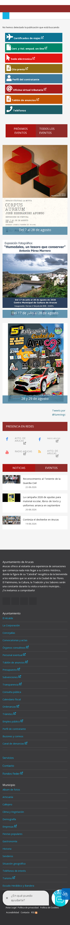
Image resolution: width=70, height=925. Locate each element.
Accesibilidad (12, 912)
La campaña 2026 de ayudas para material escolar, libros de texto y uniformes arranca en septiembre (42, 501)
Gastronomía (10, 841)
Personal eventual (13, 655)
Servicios (8, 758)
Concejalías (9, 632)
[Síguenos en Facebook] (49, 2)
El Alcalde (8, 618)
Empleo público (12, 721)
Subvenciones (11, 677)
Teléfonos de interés (14, 870)
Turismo (8, 878)
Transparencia (11, 684)
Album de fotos (11, 789)
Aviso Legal (11, 907)
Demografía (9, 819)
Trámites (8, 714)
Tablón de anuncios (14, 662)
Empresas (8, 826)
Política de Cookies (49, 907)
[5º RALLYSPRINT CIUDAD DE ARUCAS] (35, 363)
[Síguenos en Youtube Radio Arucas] (64, 2)
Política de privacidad (28, 907)
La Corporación (11, 625)
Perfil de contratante (14, 728)
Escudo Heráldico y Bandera (18, 885)
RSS (33, 912)
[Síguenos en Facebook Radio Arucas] (54, 2)
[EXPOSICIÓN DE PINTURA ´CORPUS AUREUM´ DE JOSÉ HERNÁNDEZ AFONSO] (35, 189)
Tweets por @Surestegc (59, 412)
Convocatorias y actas (15, 640)
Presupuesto (10, 669)
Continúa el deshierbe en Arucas (41, 519)
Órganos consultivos (14, 647)
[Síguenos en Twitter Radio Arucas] (59, 2)
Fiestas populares (12, 834)
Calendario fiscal (12, 699)
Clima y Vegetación (13, 811)
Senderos (8, 856)
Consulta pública (12, 692)
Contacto (8, 766)
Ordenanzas (10, 706)
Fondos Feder (11, 773)
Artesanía (8, 797)
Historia (7, 848)
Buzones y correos (13, 736)
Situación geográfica (14, 863)
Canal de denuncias (14, 743)
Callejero (7, 804)
